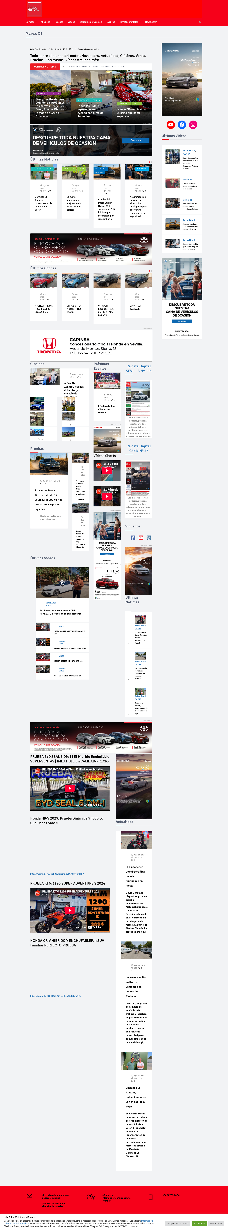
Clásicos (45, 21)
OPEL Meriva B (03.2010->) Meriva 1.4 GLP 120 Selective (138, 310)
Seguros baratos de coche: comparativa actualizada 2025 (190, 227)
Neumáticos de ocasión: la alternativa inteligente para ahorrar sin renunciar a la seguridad (107, 206)
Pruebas (59, 21)
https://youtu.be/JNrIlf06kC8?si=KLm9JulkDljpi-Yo (55, 996)
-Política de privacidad (54, 1203)
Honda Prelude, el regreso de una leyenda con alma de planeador (49, 111)
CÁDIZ (49, 169)
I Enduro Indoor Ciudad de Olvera (107, 409)
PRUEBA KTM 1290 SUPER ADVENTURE (70, 649)
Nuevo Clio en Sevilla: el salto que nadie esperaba (90, 112)
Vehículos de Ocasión (91, 21)
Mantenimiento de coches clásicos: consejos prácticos (190, 206)
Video (48, 605)
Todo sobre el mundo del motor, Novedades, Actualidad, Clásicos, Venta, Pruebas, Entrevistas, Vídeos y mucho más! (88, 57)
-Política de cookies (52, 1206)
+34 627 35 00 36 (171, 1195)
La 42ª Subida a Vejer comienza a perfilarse (138, 200)
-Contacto (107, 1195)
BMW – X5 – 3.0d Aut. (104, 307)
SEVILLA (55, 100)
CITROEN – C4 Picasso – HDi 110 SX (42, 309)
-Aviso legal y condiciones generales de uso (56, 1196)
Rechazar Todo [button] (216, 1223)
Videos (71, 21)
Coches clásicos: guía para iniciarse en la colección (190, 186)
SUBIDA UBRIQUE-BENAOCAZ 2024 (68, 661)
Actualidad (38, 169)
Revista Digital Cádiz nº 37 (139, 448)
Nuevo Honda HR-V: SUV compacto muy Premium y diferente (80, 539)
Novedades (43, 100)
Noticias (30, 21)
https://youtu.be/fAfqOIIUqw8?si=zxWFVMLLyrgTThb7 (57, 874)
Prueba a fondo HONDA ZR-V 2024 (68, 676)
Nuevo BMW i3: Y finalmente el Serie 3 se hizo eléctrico (131, 112)
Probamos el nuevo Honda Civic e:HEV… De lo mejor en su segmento (60, 612)
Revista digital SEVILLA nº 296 (139, 368)
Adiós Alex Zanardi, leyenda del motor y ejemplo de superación (74, 390)
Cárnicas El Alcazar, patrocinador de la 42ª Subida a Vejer (96, 66)
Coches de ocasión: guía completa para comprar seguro (190, 247)
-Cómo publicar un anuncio (116, 1198)
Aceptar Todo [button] (199, 1223)
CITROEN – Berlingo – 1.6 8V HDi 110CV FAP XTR (74, 310)
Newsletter (151, 21)
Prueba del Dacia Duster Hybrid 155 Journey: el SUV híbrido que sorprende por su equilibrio (75, 209)
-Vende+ (106, 1200)
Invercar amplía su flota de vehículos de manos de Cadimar (141, 673)
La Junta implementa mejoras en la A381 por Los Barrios (42, 203)
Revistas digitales (129, 21)
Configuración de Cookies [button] (177, 1223)
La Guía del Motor (39, 49)
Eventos (111, 21)
